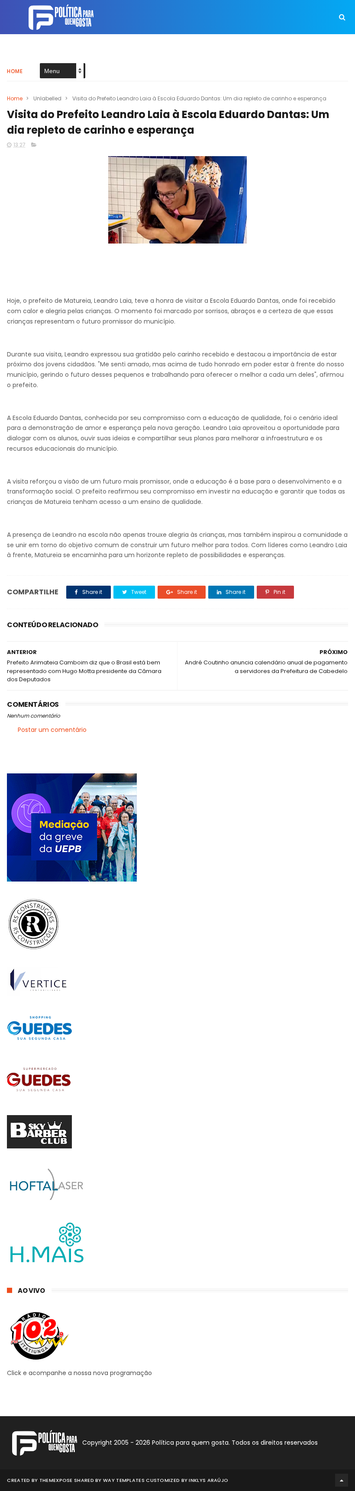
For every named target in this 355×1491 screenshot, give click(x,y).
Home (15, 71)
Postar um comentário (52, 729)
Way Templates (124, 1480)
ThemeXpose (56, 1480)
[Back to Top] (341, 1480)
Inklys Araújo (208, 1480)
